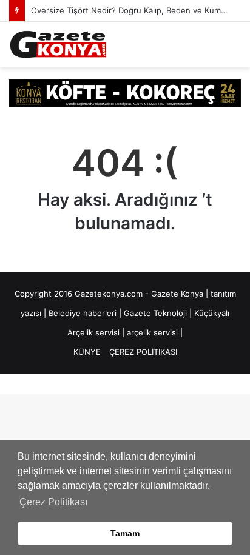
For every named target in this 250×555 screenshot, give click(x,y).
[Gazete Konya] (57, 44)
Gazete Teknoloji (155, 313)
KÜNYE (87, 352)
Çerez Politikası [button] (53, 502)
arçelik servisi (152, 332)
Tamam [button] (125, 533)
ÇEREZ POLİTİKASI (143, 352)
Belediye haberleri (83, 313)
